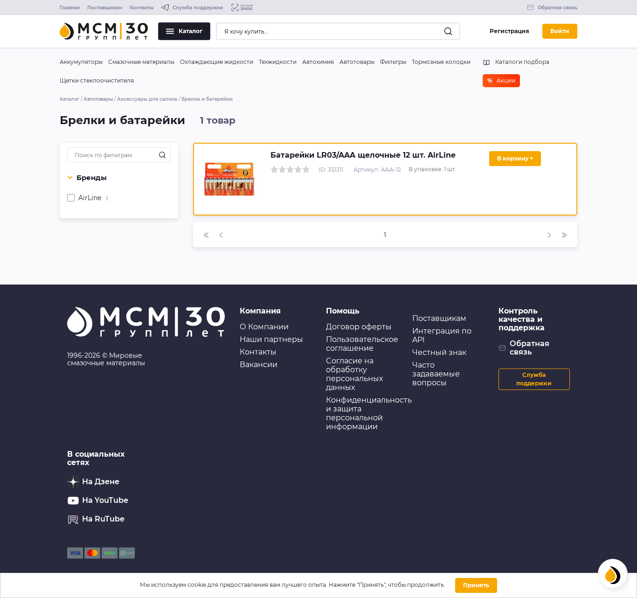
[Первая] (206, 235)
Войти (559, 31)
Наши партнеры (271, 339)
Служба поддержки (534, 379)
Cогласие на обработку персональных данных (354, 374)
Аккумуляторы (81, 61)
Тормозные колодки (441, 61)
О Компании (264, 326)
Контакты (142, 8)
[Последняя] (564, 235)
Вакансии (258, 364)
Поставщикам (104, 8)
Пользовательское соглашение (362, 344)
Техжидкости (278, 61)
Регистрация (509, 31)
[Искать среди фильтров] (162, 154)
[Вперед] (549, 235)
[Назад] (221, 235)
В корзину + (515, 158)
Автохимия (318, 61)
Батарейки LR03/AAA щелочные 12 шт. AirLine (363, 155)
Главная (70, 8)
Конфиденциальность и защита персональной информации (369, 413)
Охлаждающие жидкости (216, 61)
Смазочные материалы (141, 61)
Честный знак (439, 352)
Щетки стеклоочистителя (97, 80)
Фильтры (393, 61)
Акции (501, 80)
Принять (476, 585)
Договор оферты (359, 326)
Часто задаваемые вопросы (436, 374)
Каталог (190, 31)
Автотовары (356, 61)
